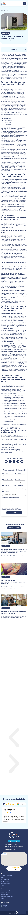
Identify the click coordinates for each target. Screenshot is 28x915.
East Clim (3, 9)
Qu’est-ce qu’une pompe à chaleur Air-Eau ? (12, 37)
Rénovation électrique (5, 883)
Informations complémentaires (10, 497)
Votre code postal (7, 479)
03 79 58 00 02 (21, 913)
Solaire (2, 877)
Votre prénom (18, 473)
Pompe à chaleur (9, 9)
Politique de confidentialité (7, 896)
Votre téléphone (18, 485)
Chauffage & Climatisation (6, 875)
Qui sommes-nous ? (5, 890)
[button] (25, 49)
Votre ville (17, 479)
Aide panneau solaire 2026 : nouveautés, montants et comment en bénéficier (13, 582)
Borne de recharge (5, 879)
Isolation (2, 885)
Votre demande (6, 491)
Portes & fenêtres (4, 881)
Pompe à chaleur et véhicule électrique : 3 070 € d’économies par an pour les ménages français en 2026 (14, 551)
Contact (2, 898)
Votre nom (5, 473)
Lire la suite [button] (5, 821)
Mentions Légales (4, 894)
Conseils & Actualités (5, 892)
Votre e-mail (5, 485)
